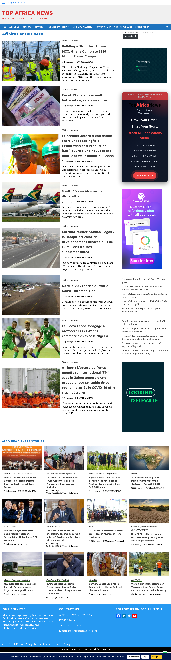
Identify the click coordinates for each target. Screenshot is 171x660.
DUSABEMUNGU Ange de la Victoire (64, 493)
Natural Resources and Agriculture (60, 474)
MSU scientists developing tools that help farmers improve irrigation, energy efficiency (20, 587)
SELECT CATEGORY (58, 27)
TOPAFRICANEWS (85, 62)
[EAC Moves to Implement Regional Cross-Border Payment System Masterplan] (107, 511)
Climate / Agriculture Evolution (144, 527)
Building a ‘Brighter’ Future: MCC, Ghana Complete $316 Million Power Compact (85, 51)
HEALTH (93, 580)
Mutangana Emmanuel (114, 541)
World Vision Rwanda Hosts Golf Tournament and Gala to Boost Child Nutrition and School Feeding (148, 587)
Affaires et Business (70, 41)
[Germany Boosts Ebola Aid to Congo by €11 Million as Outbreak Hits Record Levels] (107, 564)
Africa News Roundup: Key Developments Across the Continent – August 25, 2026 (145, 480)
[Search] (167, 26)
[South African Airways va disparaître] (31, 202)
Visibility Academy (82, 27)
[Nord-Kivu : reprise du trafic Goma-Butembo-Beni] (31, 295)
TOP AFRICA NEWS (27, 12)
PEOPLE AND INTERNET (57, 580)
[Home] (5, 27)
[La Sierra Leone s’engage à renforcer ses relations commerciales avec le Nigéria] (31, 338)
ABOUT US (14, 27)
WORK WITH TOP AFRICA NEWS (137, 33)
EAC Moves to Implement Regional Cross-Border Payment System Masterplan (106, 533)
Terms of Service (123, 27)
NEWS (134, 474)
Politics (7, 474)
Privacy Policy (103, 27)
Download (130, 36)
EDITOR (24, 544)
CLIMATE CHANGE (139, 530)
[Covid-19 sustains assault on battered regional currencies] (31, 106)
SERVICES (39, 27)
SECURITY (64, 527)
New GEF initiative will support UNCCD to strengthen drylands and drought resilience (147, 537)
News (48, 527)
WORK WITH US (144, 175)
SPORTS (15, 527)
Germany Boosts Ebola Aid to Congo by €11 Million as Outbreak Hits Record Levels (105, 587)
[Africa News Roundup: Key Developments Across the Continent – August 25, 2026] (149, 458)
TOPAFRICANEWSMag (21, 474)
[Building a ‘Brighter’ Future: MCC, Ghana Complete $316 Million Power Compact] (31, 61)
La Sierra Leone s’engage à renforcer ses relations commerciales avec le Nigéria (85, 331)
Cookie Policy (142, 27)
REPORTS (27, 27)
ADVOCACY (136, 580)
